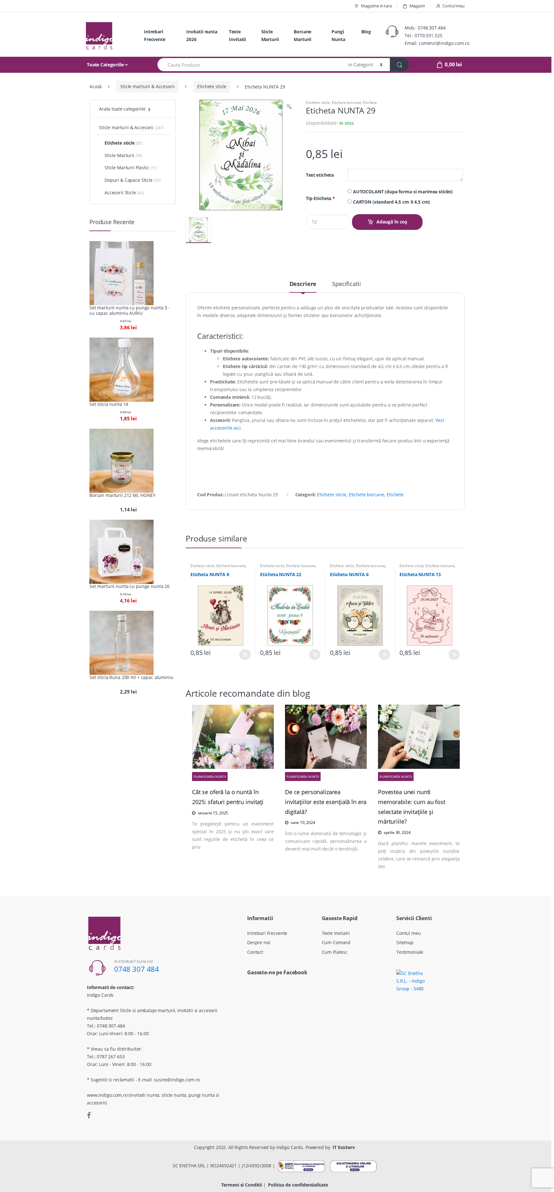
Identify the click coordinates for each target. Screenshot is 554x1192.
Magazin (417, 6)
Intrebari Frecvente (154, 35)
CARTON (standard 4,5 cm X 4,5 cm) (391, 202)
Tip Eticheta (320, 198)
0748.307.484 (431, 28)
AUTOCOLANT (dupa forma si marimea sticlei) (402, 192)
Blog (366, 32)
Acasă (95, 86)
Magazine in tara (376, 6)
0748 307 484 (136, 969)
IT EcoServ (343, 1147)
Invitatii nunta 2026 (201, 35)
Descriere (303, 284)
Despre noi (258, 942)
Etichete (370, 102)
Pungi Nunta (338, 35)
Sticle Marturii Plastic (127, 167)
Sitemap (405, 942)
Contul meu (453, 6)
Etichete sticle (211, 86)
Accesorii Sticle (120, 192)
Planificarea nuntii (210, 776)
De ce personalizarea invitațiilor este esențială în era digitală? (325, 802)
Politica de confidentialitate (298, 1185)
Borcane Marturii (302, 35)
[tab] (303, 286)
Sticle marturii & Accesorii (147, 86)
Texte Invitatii (237, 35)
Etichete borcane (346, 102)
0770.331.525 (428, 35)
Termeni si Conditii (241, 1185)
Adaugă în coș (391, 222)
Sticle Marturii (270, 35)
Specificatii (346, 284)
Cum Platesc (335, 952)
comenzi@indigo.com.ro (444, 43)
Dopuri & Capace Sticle (129, 180)
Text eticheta (320, 175)
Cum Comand (336, 942)
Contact (255, 952)
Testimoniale (409, 952)
